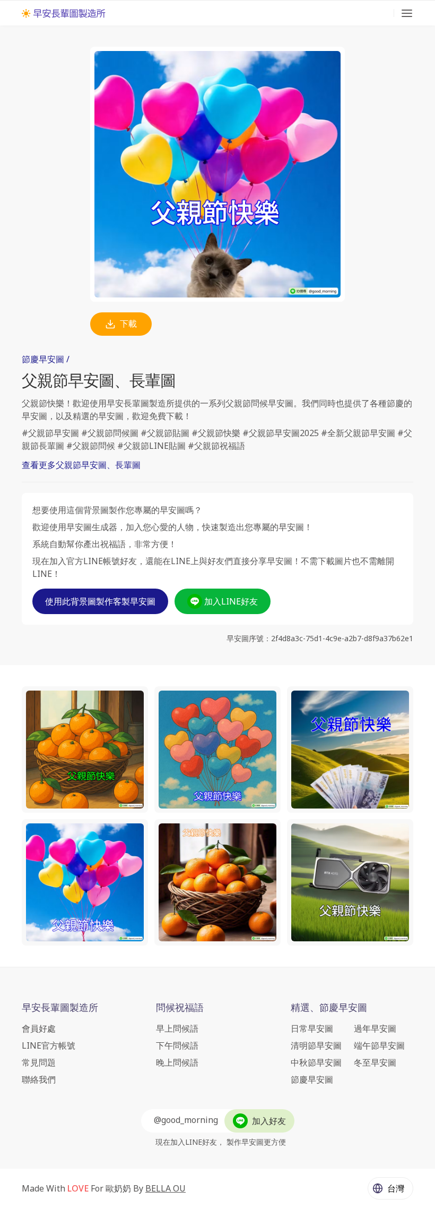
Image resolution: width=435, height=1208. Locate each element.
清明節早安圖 (316, 1045)
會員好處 (39, 1028)
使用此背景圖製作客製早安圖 (100, 601)
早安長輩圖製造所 (60, 1007)
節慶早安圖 (312, 1079)
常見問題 (39, 1062)
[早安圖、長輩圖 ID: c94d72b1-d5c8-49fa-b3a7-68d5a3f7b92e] (350, 882)
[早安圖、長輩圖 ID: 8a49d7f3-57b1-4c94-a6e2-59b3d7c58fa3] (217, 882)
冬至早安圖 (375, 1062)
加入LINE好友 (231, 601)
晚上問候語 (177, 1062)
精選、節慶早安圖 (329, 1007)
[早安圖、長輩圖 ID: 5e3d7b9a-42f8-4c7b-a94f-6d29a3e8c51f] (350, 749)
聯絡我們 (39, 1079)
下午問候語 (177, 1045)
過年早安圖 (375, 1028)
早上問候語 (177, 1028)
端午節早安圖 (379, 1045)
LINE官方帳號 (48, 1045)
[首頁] (64, 13)
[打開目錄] (407, 13)
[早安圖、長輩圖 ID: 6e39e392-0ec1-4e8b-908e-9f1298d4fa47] (217, 749)
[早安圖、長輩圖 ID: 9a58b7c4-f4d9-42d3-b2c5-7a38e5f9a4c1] (85, 882)
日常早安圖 (312, 1028)
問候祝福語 (180, 1007)
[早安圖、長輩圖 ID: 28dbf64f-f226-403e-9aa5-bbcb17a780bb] (85, 749)
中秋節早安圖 (316, 1062)
